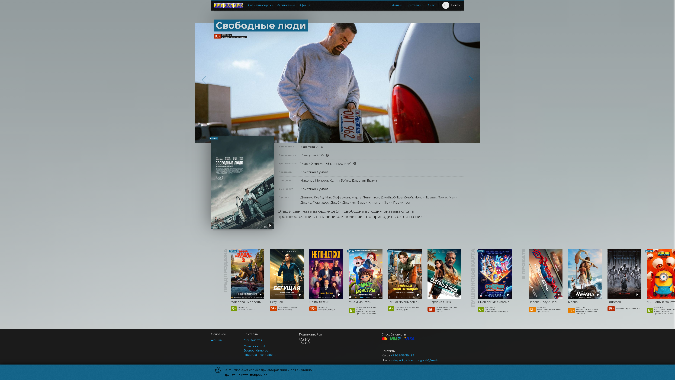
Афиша (304, 5)
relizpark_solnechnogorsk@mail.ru (416, 360)
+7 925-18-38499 (402, 355)
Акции (397, 5)
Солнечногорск (259, 5)
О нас (431, 5)
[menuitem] (260, 5)
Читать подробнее (253, 375)
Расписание (286, 5)
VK (304, 341)
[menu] (341, 5)
